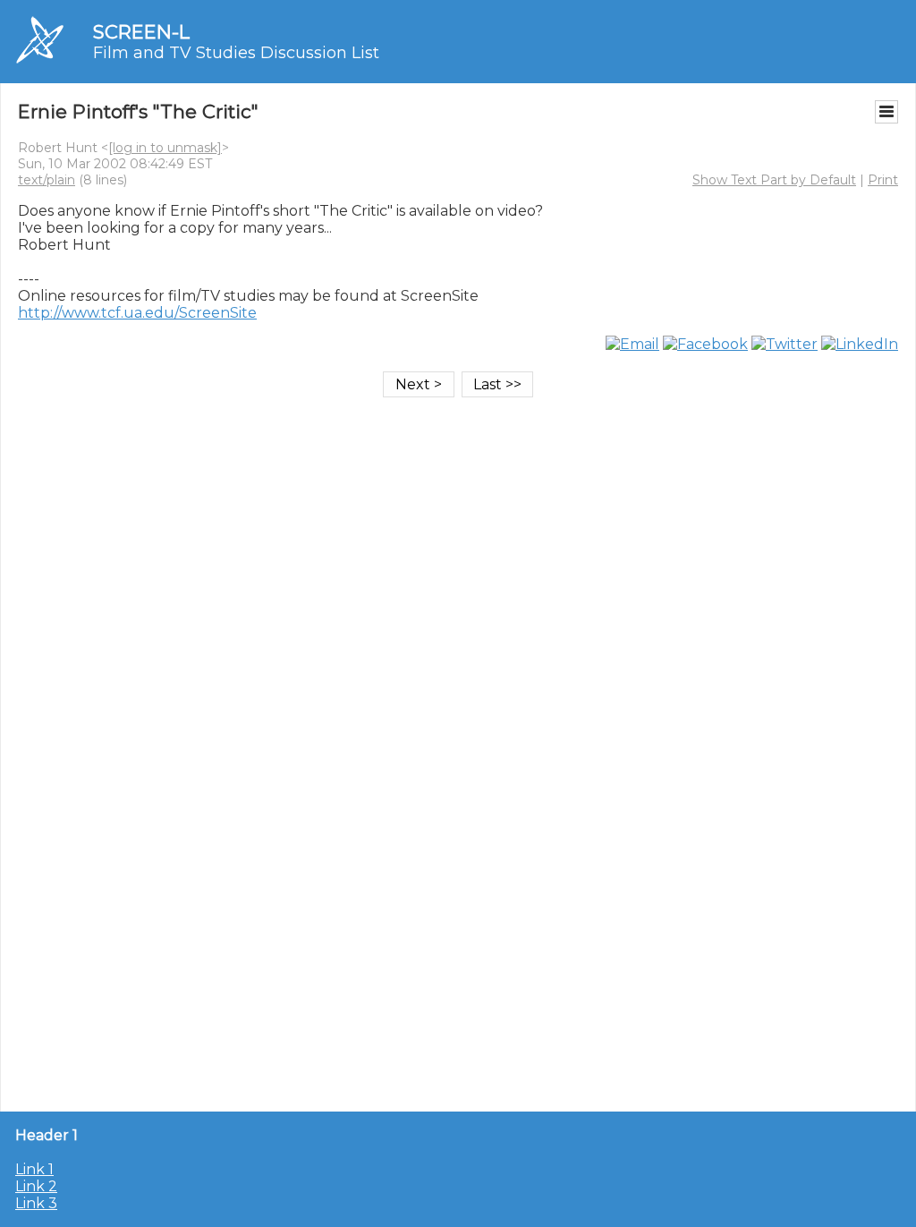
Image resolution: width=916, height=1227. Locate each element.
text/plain (46, 180)
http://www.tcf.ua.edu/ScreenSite (137, 312)
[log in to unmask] (165, 148)
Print (883, 180)
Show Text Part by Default (774, 180)
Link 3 (36, 1203)
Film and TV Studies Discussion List (236, 53)
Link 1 (34, 1169)
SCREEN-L (141, 32)
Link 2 (36, 1186)
